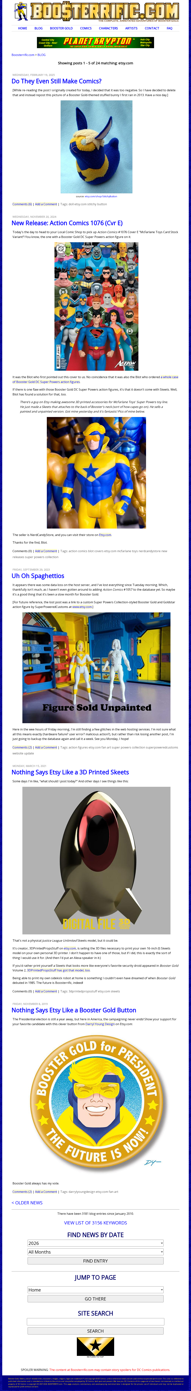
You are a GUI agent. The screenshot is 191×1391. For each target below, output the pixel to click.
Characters (108, 28)
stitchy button (97, 204)
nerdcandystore (150, 551)
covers (99, 551)
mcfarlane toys (127, 551)
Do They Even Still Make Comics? (56, 81)
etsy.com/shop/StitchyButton (101, 196)
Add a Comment (46, 204)
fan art (106, 747)
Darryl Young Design (100, 1024)
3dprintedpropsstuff (83, 991)
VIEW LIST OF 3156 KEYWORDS (95, 1223)
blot (91, 551)
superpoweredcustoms (162, 747)
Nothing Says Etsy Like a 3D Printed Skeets (70, 772)
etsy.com (80, 204)
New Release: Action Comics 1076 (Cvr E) (67, 223)
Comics (86, 28)
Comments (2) (22, 747)
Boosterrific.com (23, 55)
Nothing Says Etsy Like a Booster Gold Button (74, 1010)
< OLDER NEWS (27, 1203)
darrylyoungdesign (82, 1192)
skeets (115, 991)
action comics (78, 551)
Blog (39, 28)
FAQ (169, 28)
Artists (131, 28)
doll (71, 204)
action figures (78, 747)
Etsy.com (105, 535)
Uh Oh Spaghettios (38, 576)
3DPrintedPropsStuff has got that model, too (58, 970)
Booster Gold (61, 28)
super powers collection (41, 557)
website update (23, 753)
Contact (152, 28)
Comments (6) (22, 204)
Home (22, 28)
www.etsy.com (82, 607)
